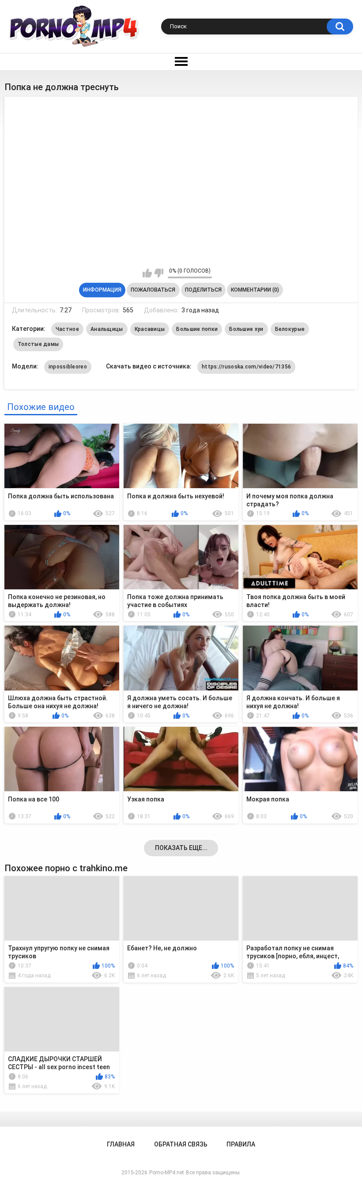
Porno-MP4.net (166, 1172)
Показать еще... (181, 847)
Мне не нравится (158, 273)
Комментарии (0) (255, 290)
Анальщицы (106, 329)
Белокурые (290, 329)
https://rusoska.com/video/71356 (246, 367)
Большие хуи (246, 329)
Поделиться (203, 290)
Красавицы (150, 329)
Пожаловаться (153, 290)
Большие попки (197, 329)
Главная (121, 1144)
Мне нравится (147, 273)
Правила (240, 1144)
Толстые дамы (38, 344)
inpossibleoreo (68, 367)
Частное (67, 329)
